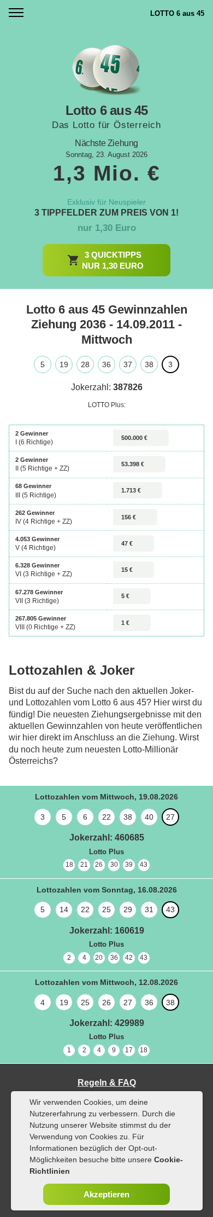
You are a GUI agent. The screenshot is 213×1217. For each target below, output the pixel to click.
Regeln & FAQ (107, 1082)
